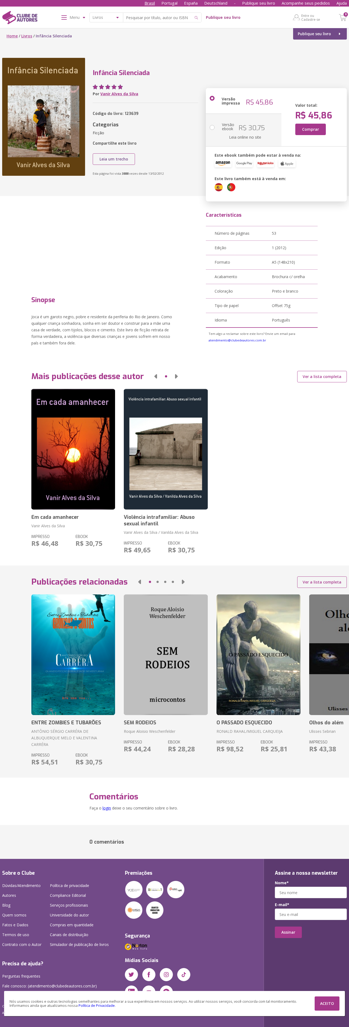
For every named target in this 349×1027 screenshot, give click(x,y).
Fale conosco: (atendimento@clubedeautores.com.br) (49, 986)
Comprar (310, 129)
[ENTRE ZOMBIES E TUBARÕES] (73, 654)
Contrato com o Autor (21, 944)
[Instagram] (166, 974)
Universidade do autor (69, 915)
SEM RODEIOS (140, 722)
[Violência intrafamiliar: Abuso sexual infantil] (166, 449)
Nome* (282, 883)
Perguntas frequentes (21, 976)
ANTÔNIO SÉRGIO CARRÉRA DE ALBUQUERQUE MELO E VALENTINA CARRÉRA (64, 738)
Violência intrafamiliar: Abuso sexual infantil (159, 520)
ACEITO (327, 1003)
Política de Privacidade (97, 1005)
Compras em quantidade (72, 924)
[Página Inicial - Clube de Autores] (19, 18)
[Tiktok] (183, 974)
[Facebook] (148, 974)
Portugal (169, 3)
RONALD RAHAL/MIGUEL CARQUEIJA (249, 731)
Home (12, 35)
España (191, 3)
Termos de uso (15, 934)
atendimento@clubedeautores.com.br (237, 340)
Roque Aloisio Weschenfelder (149, 731)
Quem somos (14, 915)
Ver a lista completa (322, 376)
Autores (9, 895)
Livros (26, 35)
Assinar (288, 932)
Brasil (150, 3)
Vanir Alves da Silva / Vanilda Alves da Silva (161, 532)
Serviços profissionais (69, 905)
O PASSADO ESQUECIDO (244, 722)
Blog (6, 905)
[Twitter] (131, 974)
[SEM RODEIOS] (166, 654)
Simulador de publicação (79, 944)
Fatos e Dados (15, 924)
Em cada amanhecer (55, 517)
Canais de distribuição (69, 934)
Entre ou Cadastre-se (310, 17)
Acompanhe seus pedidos (306, 3)
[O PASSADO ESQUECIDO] (258, 654)
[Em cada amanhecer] (73, 449)
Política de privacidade (69, 885)
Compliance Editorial (68, 895)
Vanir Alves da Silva (119, 93)
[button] (155, 376)
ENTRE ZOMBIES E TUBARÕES (66, 722)
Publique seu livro (258, 3)
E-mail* (282, 905)
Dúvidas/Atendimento (21, 885)
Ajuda (341, 3)
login (107, 808)
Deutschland (215, 3)
